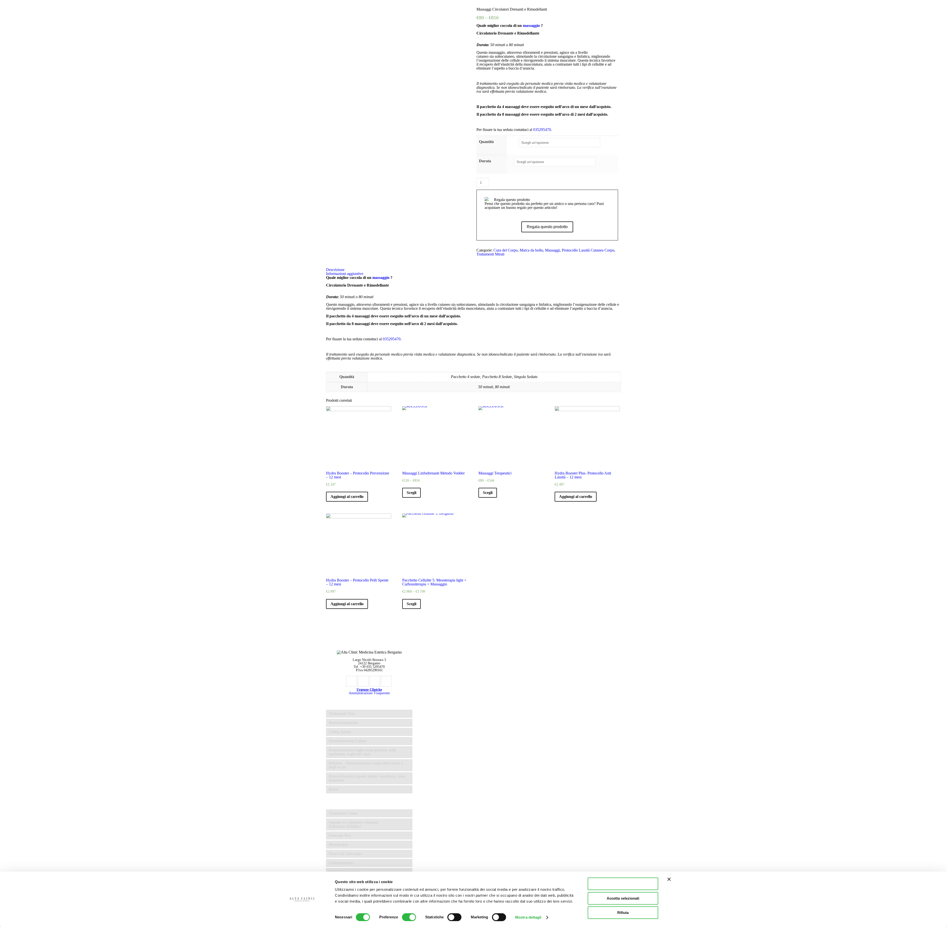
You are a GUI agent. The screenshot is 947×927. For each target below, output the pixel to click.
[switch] (409, 917)
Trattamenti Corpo (343, 813)
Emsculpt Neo (340, 835)
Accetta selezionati (623, 898)
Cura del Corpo (505, 250)
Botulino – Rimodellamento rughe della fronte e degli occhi (366, 765)
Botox (333, 789)
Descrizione (335, 270)
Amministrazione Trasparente (369, 693)
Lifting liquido (340, 732)
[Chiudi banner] (669, 879)
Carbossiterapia (341, 863)
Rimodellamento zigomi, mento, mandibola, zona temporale (367, 778)
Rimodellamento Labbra (347, 741)
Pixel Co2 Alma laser (345, 854)
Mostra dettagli (528, 917)
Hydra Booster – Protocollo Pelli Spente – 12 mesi (357, 582)
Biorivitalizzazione (343, 723)
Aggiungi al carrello (512, 182)
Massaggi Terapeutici (494, 473)
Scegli (411, 493)
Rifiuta (623, 912)
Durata (485, 161)
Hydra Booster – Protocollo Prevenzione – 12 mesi (357, 475)
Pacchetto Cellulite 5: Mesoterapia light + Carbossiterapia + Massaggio (434, 582)
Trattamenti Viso (341, 713)
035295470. (542, 129)
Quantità (486, 142)
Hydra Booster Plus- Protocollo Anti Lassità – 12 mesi (583, 475)
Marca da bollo (531, 250)
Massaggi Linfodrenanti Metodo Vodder (433, 473)
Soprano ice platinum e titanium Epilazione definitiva (353, 824)
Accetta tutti (623, 884)
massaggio (531, 25)
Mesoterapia (338, 844)
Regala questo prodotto (547, 227)
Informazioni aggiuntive (344, 274)
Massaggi (552, 250)
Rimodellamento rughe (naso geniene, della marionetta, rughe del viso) (362, 752)
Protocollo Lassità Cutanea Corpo (588, 250)
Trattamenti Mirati (490, 254)
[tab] (473, 270)
